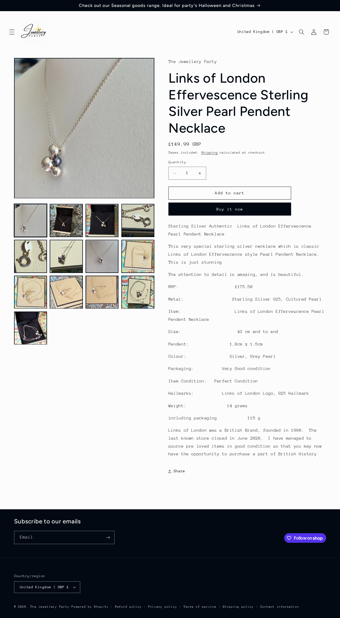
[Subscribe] (108, 537)
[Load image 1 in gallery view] (30, 220)
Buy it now (229, 209)
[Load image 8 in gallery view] (137, 256)
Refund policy (128, 606)
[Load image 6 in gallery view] (66, 256)
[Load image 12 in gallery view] (137, 292)
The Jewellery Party (49, 606)
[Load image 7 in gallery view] (102, 256)
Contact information (279, 606)
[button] (12, 32)
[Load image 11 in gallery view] (102, 292)
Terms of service (200, 606)
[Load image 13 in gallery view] (30, 328)
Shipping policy (238, 606)
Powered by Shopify (89, 606)
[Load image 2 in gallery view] (66, 220)
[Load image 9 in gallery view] (30, 292)
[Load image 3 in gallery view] (102, 220)
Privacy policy (162, 606)
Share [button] (179, 471)
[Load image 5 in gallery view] (30, 256)
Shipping (209, 152)
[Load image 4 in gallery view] (137, 220)
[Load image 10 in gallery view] (66, 292)
